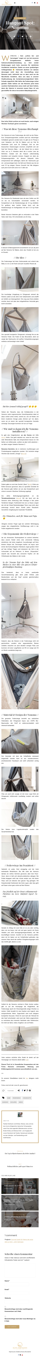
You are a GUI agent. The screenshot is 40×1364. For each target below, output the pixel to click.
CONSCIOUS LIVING (24, 31)
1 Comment (10, 1090)
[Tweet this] (22, 37)
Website (8, 1298)
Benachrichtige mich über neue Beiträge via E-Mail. (20, 1320)
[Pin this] (31, 37)
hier (26, 1060)
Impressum (12, 1352)
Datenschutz (20, 1352)
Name (7, 1281)
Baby (8, 1098)
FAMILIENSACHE (34, 31)
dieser (3, 437)
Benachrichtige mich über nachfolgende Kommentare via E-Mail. (19, 1310)
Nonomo (5, 1102)
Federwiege (17, 1098)
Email (7, 1289)
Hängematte (27, 1098)
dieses (23, 454)
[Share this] (18, 37)
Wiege (21, 1102)
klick (29, 484)
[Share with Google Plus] (26, 37)
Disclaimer (28, 1352)
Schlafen (13, 1102)
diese (18, 498)
